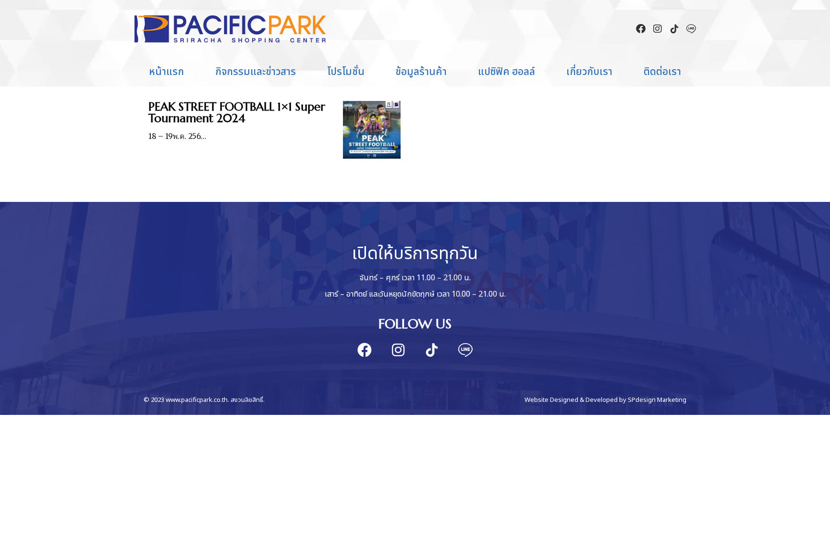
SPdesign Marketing (657, 400)
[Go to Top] (815, 522)
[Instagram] (657, 29)
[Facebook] (641, 29)
